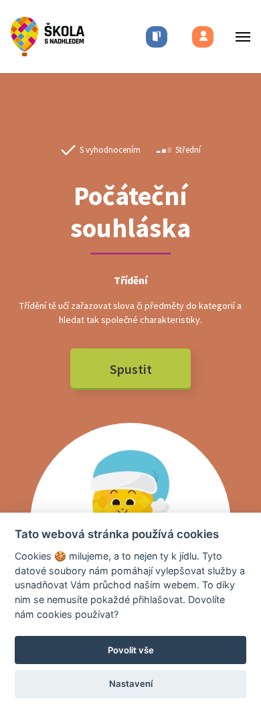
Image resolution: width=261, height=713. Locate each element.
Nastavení (131, 683)
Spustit (131, 369)
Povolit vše (131, 650)
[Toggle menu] (239, 36)
